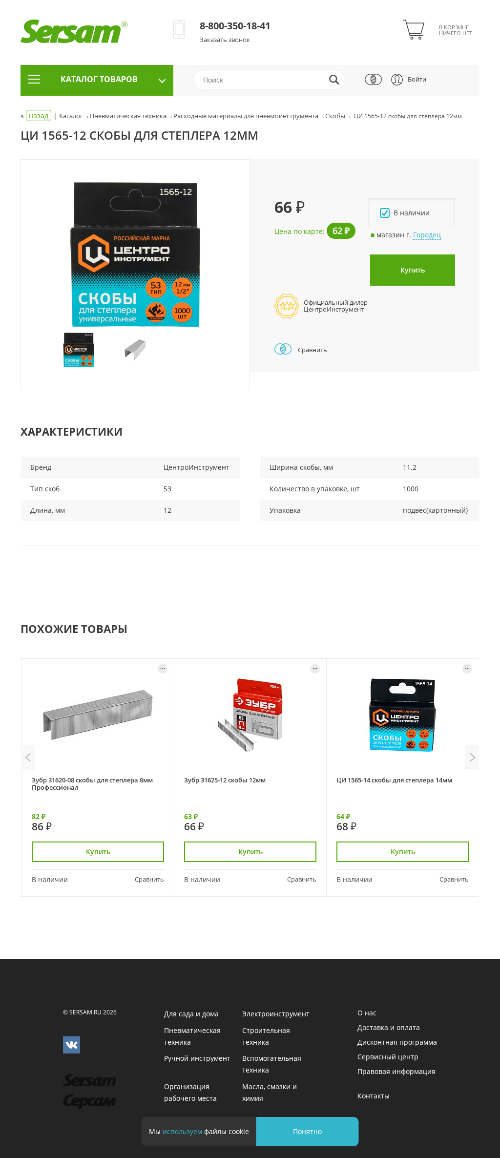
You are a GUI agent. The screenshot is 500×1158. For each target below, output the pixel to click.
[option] (135, 255)
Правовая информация (396, 1071)
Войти (417, 79)
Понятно (307, 1131)
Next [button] (472, 757)
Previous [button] (28, 757)
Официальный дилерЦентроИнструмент (336, 306)
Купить (412, 269)
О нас (366, 1012)
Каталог (71, 115)
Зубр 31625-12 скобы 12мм (225, 780)
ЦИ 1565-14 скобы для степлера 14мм (394, 780)
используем (182, 1131)
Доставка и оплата (388, 1027)
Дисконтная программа (397, 1042)
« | (40, 115)
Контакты (373, 1095)
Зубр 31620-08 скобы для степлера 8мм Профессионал (92, 784)
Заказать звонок (225, 39)
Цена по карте (298, 231)
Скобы (335, 115)
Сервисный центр (387, 1056)
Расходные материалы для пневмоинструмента (245, 115)
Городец (427, 234)
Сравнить (311, 349)
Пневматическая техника (128, 115)
